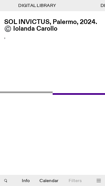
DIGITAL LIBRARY (37, 6)
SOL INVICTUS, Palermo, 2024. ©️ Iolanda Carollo (50, 25)
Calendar (49, 181)
